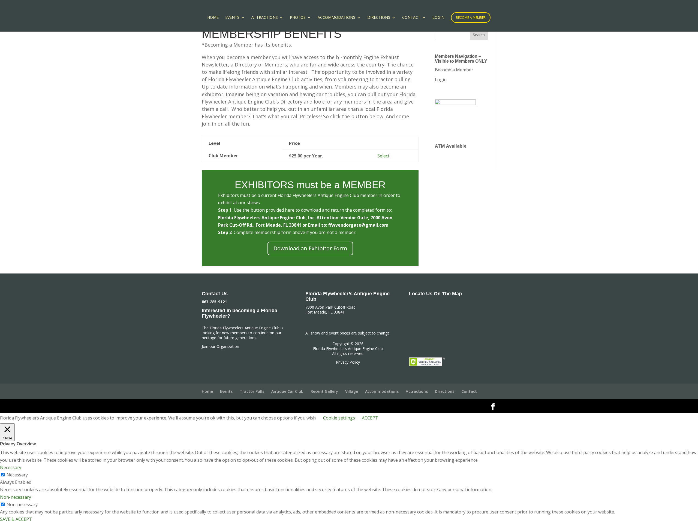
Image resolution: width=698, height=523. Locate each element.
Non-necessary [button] (15, 497)
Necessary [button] (10, 467)
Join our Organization (220, 346)
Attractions (264, 18)
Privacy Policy (348, 362)
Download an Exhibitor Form (310, 248)
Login (438, 18)
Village (351, 391)
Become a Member (471, 17)
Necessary (17, 475)
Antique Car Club (287, 391)
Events (232, 18)
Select (383, 156)
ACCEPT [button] (370, 418)
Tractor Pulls (252, 391)
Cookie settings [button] (339, 418)
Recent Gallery (324, 391)
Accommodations (336, 18)
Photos (298, 18)
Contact (411, 18)
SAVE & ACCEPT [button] (16, 519)
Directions (378, 18)
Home (213, 18)
